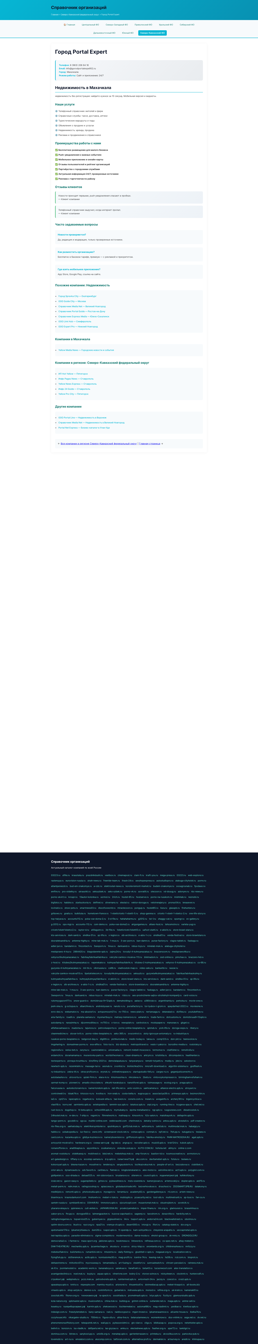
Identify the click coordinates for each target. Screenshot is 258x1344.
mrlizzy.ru (190, 1246)
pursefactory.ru (135, 1006)
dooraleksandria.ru (60, 940)
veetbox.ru (110, 875)
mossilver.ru (95, 1164)
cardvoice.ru (142, 1022)
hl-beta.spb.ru (85, 1110)
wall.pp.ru (106, 1322)
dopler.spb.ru (188, 1181)
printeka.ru (155, 1333)
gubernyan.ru (98, 1219)
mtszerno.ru (110, 1252)
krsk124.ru (173, 1142)
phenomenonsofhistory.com (65, 1322)
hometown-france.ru (98, 913)
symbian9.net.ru (77, 1202)
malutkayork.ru (167, 1115)
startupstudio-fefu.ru (143, 1071)
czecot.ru (171, 1279)
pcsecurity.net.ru (143, 1197)
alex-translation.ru (183, 1268)
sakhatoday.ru (75, 1126)
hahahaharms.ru (128, 918)
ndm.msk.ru (74, 1186)
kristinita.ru (161, 1055)
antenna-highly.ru (80, 940)
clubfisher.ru (173, 1050)
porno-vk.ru (130, 891)
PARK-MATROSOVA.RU (178, 1137)
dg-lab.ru (116, 1142)
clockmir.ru (182, 1273)
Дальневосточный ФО (104, 33)
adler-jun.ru (56, 946)
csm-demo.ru (100, 924)
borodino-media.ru (177, 1044)
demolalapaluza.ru (117, 1060)
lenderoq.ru (109, 1164)
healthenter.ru (193, 1055)
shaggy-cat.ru (165, 918)
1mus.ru (112, 946)
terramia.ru (122, 1191)
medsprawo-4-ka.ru (61, 951)
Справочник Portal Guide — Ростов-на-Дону (81, 311)
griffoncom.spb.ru (135, 1137)
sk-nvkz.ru (174, 1235)
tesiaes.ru (201, 1131)
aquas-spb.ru (104, 1273)
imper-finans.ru (148, 1208)
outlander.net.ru (158, 1301)
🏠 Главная (69, 24)
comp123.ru (163, 1039)
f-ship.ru (84, 1115)
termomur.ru (159, 1050)
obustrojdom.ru (168, 1202)
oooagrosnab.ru (184, 886)
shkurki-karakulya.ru (115, 1082)
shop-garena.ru (147, 913)
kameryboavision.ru (114, 1137)
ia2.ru (54, 1099)
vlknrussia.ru (100, 968)
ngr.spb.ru (157, 1110)
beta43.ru (147, 1268)
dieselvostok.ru (191, 1110)
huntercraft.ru (197, 1273)
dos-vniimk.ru (175, 1317)
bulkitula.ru (80, 913)
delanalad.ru (168, 1011)
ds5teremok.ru (75, 1257)
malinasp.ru (124, 1115)
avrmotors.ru (193, 1153)
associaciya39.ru (161, 1093)
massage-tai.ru (92, 1066)
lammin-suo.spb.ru (119, 1104)
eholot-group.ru (159, 1235)
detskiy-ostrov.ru (152, 1120)
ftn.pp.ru (70, 1213)
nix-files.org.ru (58, 1126)
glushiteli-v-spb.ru (144, 1252)
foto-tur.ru (108, 1044)
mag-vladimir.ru (161, 1306)
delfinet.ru (98, 902)
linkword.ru (137, 1241)
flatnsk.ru (114, 1170)
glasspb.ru (174, 908)
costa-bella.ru (129, 1093)
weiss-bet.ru (71, 1050)
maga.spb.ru (174, 1301)
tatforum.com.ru (122, 1339)
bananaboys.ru (106, 1268)
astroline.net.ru (165, 1170)
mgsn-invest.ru (139, 1312)
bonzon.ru (67, 1328)
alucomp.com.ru (103, 1339)
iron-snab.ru (114, 1093)
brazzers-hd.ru (196, 957)
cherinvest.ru (135, 1120)
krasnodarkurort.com (75, 1197)
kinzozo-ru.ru (87, 1093)
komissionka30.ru (108, 1257)
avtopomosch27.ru (107, 1011)
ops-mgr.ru (68, 924)
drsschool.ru (165, 1186)
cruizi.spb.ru (184, 1279)
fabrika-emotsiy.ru (155, 1137)
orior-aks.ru (57, 1170)
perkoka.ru (181, 1000)
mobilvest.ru (94, 1153)
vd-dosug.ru (170, 891)
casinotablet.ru (98, 1050)
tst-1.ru (152, 918)
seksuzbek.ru (99, 891)
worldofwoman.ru (114, 1055)
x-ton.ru (115, 1022)
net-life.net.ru (118, 1088)
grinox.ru (102, 1181)
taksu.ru (151, 1039)
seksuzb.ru (138, 973)
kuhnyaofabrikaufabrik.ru (120, 962)
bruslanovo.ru (122, 1175)
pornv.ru (202, 880)
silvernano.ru (111, 902)
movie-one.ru (196, 1000)
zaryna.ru (84, 1050)
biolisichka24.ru (135, 1066)
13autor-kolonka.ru (88, 897)
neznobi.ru (193, 897)
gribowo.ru (56, 913)
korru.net (67, 1104)
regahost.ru (88, 1099)
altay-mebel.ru (186, 1241)
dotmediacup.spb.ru (155, 1284)
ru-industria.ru (58, 1071)
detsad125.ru (88, 1175)
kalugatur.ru (188, 1131)
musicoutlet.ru (95, 1301)
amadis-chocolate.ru (92, 1082)
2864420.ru (79, 951)
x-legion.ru (114, 935)
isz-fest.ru (85, 1131)
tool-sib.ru (158, 1197)
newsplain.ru (127, 1022)
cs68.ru (112, 968)
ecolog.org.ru (171, 1082)
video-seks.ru (146, 968)
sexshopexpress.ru (144, 880)
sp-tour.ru (189, 1197)
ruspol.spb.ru (110, 1230)
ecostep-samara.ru (93, 1159)
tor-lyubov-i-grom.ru (155, 1006)
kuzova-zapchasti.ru (122, 1213)
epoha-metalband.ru (140, 1110)
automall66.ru (144, 1306)
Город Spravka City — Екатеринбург (77, 296)
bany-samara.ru (97, 1312)
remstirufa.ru (187, 1050)
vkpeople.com (87, 1284)
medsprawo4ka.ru (181, 951)
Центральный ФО (90, 24)
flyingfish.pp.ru (58, 1257)
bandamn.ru (70, 946)
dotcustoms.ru (173, 1017)
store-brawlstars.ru (196, 935)
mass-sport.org (89, 1241)
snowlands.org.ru (155, 1246)
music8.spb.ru (159, 1142)
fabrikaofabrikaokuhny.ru (189, 973)
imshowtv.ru (94, 1197)
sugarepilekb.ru (88, 1181)
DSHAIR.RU (93, 1202)
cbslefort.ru (139, 1262)
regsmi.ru (95, 1115)
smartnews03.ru (88, 908)
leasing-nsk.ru (156, 1257)
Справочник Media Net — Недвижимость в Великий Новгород (91, 422)
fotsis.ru (175, 1159)
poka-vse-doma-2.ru (95, 918)
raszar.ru (173, 968)
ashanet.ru (143, 1017)
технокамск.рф (89, 1295)
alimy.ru (172, 1148)
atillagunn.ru (97, 929)
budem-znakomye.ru (163, 886)
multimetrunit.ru (174, 1197)
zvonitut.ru (119, 1066)
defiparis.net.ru (95, 1328)
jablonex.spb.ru (106, 1241)
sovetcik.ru (183, 1202)
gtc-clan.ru (136, 1322)
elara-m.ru (104, 1077)
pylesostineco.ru (117, 1181)
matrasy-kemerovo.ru (125, 1017)
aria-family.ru (57, 1017)
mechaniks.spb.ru (80, 1246)
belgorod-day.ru (90, 1039)
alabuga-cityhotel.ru (185, 880)
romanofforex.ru (59, 1148)
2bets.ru (147, 1077)
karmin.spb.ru (94, 1306)
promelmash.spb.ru (137, 1295)
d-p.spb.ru (110, 1159)
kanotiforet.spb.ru (137, 1082)
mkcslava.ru (135, 1077)
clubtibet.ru (197, 1164)
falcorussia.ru (58, 1088)
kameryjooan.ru (155, 1181)
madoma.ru (77, 1028)
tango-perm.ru (58, 1120)
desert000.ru (133, 1224)
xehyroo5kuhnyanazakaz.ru (65, 957)
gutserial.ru (120, 1290)
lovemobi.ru (57, 1339)
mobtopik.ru (126, 1197)
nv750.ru (105, 1022)
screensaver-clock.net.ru (116, 1131)
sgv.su (83, 1120)
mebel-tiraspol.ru (176, 1284)
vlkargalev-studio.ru (79, 1317)
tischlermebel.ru (127, 1306)
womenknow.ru (158, 1317)
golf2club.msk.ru (131, 1126)
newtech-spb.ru (59, 1066)
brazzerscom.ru (162, 951)
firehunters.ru (188, 908)
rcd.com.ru (180, 1257)
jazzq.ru (161, 1279)
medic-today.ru (137, 1039)
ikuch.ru (77, 1224)
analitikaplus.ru (77, 1148)
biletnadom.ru (151, 957)
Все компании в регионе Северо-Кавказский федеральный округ (99, 443)
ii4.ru (126, 1219)
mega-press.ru (167, 875)
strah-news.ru (94, 880)
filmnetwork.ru (109, 1115)
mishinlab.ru (180, 897)
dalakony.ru (201, 1186)
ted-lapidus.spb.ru (60, 1235)
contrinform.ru (105, 1290)
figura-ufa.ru (109, 1317)
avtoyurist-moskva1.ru (62, 1142)
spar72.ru (172, 1328)
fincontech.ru (85, 946)
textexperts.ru (58, 1060)
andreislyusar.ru (104, 1006)
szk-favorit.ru (89, 1170)
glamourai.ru (176, 1208)
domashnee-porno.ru (77, 1044)
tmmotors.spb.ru (109, 1202)
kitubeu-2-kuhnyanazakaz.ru (149, 962)
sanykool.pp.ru (87, 1333)
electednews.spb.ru (140, 1328)
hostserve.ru (142, 897)
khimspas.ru (198, 1339)
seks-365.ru (120, 1033)
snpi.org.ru (152, 1104)
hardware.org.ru (83, 1142)
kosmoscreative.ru (175, 1153)
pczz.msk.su (87, 1279)
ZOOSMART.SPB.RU (183, 1186)
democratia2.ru (59, 1241)
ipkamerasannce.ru (159, 1312)
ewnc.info (97, 1131)
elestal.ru (124, 902)
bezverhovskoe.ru (147, 1186)
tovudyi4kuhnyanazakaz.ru (117, 973)
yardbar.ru (176, 1306)
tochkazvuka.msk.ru (145, 1164)
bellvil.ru (55, 1328)
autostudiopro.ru (164, 880)
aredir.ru (186, 1339)
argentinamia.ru (166, 1000)
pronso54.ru (174, 902)
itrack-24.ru (127, 880)
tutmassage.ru (155, 1082)
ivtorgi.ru (146, 1224)
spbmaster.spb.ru (77, 1301)
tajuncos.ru (90, 1028)
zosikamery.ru (108, 1148)
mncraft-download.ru (155, 1066)
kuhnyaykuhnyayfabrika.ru (93, 979)
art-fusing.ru (125, 1262)
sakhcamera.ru (151, 1088)
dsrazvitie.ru (168, 1213)
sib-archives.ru (128, 935)
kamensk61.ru (191, 1290)
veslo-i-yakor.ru (158, 1044)
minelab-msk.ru (155, 946)
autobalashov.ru (59, 1077)
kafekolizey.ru (187, 1175)
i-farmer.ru (74, 1241)
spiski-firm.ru (90, 1077)
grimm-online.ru (140, 1301)
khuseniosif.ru (136, 1284)
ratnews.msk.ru (195, 1262)
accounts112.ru (75, 918)
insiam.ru (149, 1099)
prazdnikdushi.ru (94, 875)
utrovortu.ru (75, 1077)
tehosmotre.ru (172, 924)
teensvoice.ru (190, 1039)
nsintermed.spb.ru (127, 1279)
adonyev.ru (183, 891)
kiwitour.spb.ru (190, 1306)
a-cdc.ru (98, 886)
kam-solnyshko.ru (142, 1230)
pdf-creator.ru (198, 1120)
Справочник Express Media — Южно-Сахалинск (83, 316)
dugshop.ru (70, 1110)
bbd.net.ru (108, 1153)
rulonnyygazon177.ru (61, 1000)
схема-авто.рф (101, 1142)
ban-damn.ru (143, 940)
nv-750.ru (123, 1011)
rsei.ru (110, 1312)
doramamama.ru (73, 1055)
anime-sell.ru (188, 1301)
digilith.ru (104, 1039)
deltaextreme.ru (59, 1262)
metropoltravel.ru (139, 1044)
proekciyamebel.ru (129, 1208)
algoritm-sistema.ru (178, 1066)
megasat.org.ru (163, 1252)
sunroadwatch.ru (155, 1262)
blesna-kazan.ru (79, 1164)
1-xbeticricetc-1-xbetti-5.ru (124, 913)
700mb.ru (96, 1317)
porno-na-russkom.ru (161, 897)
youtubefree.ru (195, 1011)
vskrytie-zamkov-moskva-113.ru (125, 957)
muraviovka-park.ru (93, 1055)
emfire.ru (55, 891)
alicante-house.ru (179, 1312)
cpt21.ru (63, 1099)
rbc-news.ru (197, 891)
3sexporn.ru (100, 946)
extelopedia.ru (100, 1104)
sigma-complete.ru (104, 1235)
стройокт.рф (57, 1279)
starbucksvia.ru (83, 902)
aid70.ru (201, 1181)
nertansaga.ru (153, 1011)
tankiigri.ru (184, 1328)
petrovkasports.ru (107, 1028)
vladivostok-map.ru (127, 968)
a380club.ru (150, 1000)
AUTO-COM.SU (145, 1148)
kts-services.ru (58, 935)
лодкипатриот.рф (169, 1175)
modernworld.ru (124, 1235)
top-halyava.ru (58, 918)
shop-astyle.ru (75, 1290)
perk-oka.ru (57, 1006)
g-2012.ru (56, 924)
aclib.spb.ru (91, 1257)
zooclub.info (57, 1295)
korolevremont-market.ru (138, 886)
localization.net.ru (182, 1252)
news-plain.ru (137, 1011)
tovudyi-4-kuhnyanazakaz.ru (137, 951)
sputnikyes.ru (114, 1126)
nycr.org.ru (88, 1224)
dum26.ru (96, 1230)
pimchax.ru (181, 957)
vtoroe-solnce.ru (150, 1273)
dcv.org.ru (186, 1224)
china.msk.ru (111, 1301)
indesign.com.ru (59, 1312)
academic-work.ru (87, 1268)
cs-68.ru (202, 962)
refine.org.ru (163, 1290)
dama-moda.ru (141, 1235)
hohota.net (160, 1148)
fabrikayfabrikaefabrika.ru (94, 957)
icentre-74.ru (140, 1257)
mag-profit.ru (125, 1257)
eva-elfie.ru (95, 1044)
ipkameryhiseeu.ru (80, 1230)
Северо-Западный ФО (117, 24)
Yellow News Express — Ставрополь (77, 383)
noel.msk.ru (79, 1273)
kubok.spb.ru (186, 1142)
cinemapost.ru (125, 875)
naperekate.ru (98, 962)
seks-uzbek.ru (115, 891)
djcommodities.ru (89, 1022)
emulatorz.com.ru (84, 1339)
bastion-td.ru (157, 1153)
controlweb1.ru (58, 1093)
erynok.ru (105, 1071)
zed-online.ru (166, 957)
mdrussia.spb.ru (136, 1290)
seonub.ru (107, 1066)
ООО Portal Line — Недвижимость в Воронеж (82, 417)
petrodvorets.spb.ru (106, 1279)
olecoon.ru (156, 891)
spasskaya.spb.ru (60, 1284)
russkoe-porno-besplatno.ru (65, 1039)
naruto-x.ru (119, 1006)
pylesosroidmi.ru (121, 1322)
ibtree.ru (73, 1333)
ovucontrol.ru (134, 1033)
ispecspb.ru (74, 1099)
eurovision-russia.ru (75, 880)
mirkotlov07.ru (76, 1262)
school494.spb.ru (103, 1110)
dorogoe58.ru (83, 1213)
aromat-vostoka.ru (60, 1153)
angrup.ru (127, 1142)
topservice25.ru (82, 1219)
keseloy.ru (56, 1306)
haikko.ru (55, 1131)
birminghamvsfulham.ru (190, 1077)
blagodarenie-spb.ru (97, 951)
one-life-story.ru (197, 913)
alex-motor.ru (149, 1170)
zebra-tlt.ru (73, 1071)
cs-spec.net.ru (169, 1241)
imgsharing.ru (58, 1044)
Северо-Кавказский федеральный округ (80, 14)
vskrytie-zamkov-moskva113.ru (67, 973)
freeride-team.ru (111, 880)
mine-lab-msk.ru (100, 940)
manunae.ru (173, 1022)
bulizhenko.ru (77, 1252)
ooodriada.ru (119, 1295)
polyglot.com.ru (196, 1170)
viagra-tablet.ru (178, 940)
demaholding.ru (124, 1000)
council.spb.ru (151, 1175)
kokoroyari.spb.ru (60, 1164)
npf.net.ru (163, 1131)
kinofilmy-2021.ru (97, 1060)
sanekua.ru (121, 1268)
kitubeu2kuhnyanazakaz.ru (75, 962)
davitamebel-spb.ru (159, 1159)
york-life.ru (164, 1028)
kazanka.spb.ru (72, 1137)
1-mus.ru (114, 940)
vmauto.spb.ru (58, 1290)
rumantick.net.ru (94, 1252)
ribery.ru (194, 1028)
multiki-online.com (98, 1120)
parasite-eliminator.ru (82, 1235)
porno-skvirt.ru (58, 897)
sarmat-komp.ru (59, 1082)
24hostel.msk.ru (59, 1115)
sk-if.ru (54, 1268)
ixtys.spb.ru (155, 1295)
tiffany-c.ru (76, 1159)
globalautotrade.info (126, 1186)
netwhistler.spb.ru (194, 1322)
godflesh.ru (196, 1066)
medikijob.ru (57, 1191)
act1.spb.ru (180, 1170)
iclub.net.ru (56, 1181)
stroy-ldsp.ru (137, 1246)
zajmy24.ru (115, 951)
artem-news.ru (187, 1191)
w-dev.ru (73, 1115)
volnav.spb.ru (137, 1131)
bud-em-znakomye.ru (81, 886)
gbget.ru (185, 1022)
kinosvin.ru (137, 1115)
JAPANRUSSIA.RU (109, 1208)
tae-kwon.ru (120, 1099)
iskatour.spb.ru (137, 1104)
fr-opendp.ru (125, 1230)
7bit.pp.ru (175, 1131)
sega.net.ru (189, 1317)
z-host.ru (55, 962)
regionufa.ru (57, 1050)
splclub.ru (152, 1028)
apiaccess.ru (107, 1186)
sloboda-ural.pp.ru (126, 1148)
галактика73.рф (125, 1159)
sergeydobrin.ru (125, 1164)
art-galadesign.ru (60, 1159)
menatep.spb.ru (120, 1333)
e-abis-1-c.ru (144, 935)
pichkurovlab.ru (119, 1039)
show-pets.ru (71, 908)
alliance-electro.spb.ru (171, 1088)
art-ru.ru (69, 1339)
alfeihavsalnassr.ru (60, 1028)
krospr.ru (72, 897)
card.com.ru (57, 1137)
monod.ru (150, 1290)
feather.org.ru (159, 1328)
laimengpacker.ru (101, 1213)
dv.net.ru (201, 1317)
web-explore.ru (195, 875)
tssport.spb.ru (138, 1219)
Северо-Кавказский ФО (152, 33)
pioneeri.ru (74, 1082)
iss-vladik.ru (80, 1328)
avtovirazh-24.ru (146, 1279)
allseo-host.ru (156, 924)
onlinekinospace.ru (121, 1071)
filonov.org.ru (72, 1295)
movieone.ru (196, 1006)
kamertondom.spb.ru (99, 1088)
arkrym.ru (148, 1055)
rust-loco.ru (57, 1110)
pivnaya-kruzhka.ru (77, 1060)
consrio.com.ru (135, 1099)
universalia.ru (115, 1050)
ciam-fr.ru (139, 875)
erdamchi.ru (57, 1055)
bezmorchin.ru (197, 1093)
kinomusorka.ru (119, 1077)
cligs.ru (148, 1322)
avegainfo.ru (162, 1099)
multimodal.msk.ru (177, 1126)
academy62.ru (137, 1191)
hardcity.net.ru (183, 1213)
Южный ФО (128, 33)
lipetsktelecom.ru (93, 973)
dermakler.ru (159, 1339)
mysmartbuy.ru (104, 1017)
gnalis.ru (68, 913)
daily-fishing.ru (125, 1252)
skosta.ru (114, 1246)
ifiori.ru (156, 1224)
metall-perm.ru (58, 1186)
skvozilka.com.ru (171, 1333)
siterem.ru (136, 1175)
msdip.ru (169, 1060)
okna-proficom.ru (89, 1071)
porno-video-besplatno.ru (99, 1033)
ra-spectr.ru (105, 1295)
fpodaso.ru (199, 886)
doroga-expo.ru (180, 1028)
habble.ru (69, 902)
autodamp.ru (57, 1022)
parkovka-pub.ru (190, 1333)
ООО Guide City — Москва (72, 301)
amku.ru (124, 1328)
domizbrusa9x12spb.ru (194, 1017)
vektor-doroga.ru (140, 902)
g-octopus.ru (71, 1006)
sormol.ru (105, 897)
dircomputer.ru (176, 1055)
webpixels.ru (73, 1279)
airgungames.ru (139, 924)
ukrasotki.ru (85, 891)
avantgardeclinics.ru (61, 1273)
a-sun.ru (125, 1246)
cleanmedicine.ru (59, 1033)
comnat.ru (151, 1131)
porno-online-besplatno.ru (132, 1028)
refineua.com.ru (152, 1241)
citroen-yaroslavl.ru (176, 1262)
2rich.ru (116, 897)
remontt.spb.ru (73, 1191)
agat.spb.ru (197, 1137)
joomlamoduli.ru (68, 1268)
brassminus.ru (191, 1208)
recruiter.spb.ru (142, 1142)
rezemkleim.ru (76, 1066)
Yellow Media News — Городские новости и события (86, 350)
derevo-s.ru (90, 1290)
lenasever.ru (189, 902)
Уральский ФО (166, 24)
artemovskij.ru (172, 1181)
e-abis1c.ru (165, 929)
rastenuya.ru (57, 880)
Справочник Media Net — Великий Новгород (82, 306)
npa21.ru (100, 1224)
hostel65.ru (152, 908)
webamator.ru (72, 1011)
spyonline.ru (93, 1148)
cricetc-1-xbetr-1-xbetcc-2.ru (172, 913)
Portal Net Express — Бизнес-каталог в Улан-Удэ (84, 427)
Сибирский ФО (187, 24)
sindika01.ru (159, 935)
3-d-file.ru (113, 918)
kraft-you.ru (152, 875)
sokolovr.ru (189, 1060)
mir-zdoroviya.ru (105, 1175)
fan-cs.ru (200, 1197)
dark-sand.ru (74, 935)
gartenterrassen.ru (139, 1333)
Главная (55, 14)
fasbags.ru (193, 940)
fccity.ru (167, 1295)
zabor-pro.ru (57, 1213)
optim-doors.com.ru (61, 1224)
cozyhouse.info (59, 1317)
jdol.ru (179, 1060)
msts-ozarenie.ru (136, 1181)
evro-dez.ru (57, 1011)
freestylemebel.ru (78, 1312)
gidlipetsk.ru (57, 1175)
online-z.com (184, 1148)
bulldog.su (124, 1301)
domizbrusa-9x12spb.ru (102, 1000)
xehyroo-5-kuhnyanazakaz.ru (181, 962)
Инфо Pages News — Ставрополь (76, 378)
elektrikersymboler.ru (94, 1126)
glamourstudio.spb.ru (184, 1295)
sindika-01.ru (89, 935)
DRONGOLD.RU (189, 1235)
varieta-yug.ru (188, 924)
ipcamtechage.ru (99, 1246)
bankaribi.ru (161, 968)
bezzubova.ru (182, 1164)
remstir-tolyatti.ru (154, 1060)
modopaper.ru (158, 1022)
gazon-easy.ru (71, 1181)
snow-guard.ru (81, 1000)
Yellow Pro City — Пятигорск (73, 394)
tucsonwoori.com (163, 1268)
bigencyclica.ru (193, 1099)
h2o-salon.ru (151, 1115)
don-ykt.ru (176, 1039)
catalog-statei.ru (170, 1224)
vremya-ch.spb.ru (115, 1224)
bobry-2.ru (134, 1273)
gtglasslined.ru (114, 1219)
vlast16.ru (56, 1104)
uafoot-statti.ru (150, 929)
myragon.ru (109, 1191)
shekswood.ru (110, 1306)
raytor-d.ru (83, 929)
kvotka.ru (101, 1093)
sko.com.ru (141, 1159)
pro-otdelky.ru (69, 891)
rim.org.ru (163, 1208)
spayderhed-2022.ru (178, 1006)
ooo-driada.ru (73, 1175)
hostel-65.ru (128, 897)
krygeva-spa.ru (184, 1104)
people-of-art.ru (165, 1164)
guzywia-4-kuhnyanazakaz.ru (66, 968)
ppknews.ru (77, 1208)
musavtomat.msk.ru (148, 1202)
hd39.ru (169, 1257)
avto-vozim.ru (134, 1088)
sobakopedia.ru (70, 1131)
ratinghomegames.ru (61, 1219)
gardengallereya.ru (156, 1191)
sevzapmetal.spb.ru (187, 1230)
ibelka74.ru (195, 1312)
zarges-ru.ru (162, 1071)
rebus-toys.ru (138, 946)
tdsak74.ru (73, 1093)
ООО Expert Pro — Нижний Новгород (78, 326)
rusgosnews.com (172, 1110)
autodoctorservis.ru (77, 1088)
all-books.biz (193, 1284)
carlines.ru (103, 1170)
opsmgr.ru (179, 918)
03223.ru (55, 875)
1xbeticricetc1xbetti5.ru (129, 929)
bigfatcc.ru (56, 902)
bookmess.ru (122, 1241)
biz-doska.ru (122, 1044)
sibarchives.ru (87, 1006)
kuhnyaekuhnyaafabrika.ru (64, 979)
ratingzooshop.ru (90, 1186)
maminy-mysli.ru (105, 1284)
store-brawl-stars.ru (183, 929)
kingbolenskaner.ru (131, 1170)
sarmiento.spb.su (82, 1104)
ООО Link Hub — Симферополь (74, 321)
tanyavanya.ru (136, 1060)
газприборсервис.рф (74, 1306)
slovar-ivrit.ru (77, 1033)
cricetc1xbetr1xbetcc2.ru (63, 929)
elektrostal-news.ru (114, 886)
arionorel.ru (121, 1284)
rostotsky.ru (195, 1044)
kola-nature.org (59, 1301)
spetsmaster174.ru (60, 1230)
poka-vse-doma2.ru (119, 924)
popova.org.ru (175, 1322)
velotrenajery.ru (158, 902)
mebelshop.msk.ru (124, 1153)
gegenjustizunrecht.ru (182, 1071)
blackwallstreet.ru (174, 1219)
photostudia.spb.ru (92, 1191)
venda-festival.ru (175, 935)
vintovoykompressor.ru (165, 1077)
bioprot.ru (193, 1257)
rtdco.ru (126, 995)
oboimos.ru (190, 1219)
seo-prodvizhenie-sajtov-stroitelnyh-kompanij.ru (157, 995)
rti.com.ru (173, 1191)
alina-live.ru (123, 1317)
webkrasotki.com (118, 1120)
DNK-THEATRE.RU (60, 1246)
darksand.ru (124, 946)
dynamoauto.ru (72, 1170)
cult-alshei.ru (91, 1208)
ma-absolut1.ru (88, 1011)
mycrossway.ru (93, 1262)
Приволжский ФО (143, 24)
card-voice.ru (190, 995)
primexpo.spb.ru (180, 1093)
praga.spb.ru (186, 1082)
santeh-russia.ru (59, 1202)
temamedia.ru (110, 1262)
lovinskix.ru (56, 908)
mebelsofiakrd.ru (59, 1252)
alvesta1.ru (183, 1120)
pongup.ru (140, 908)
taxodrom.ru (153, 1213)
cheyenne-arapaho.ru (164, 1230)
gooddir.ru (73, 1120)
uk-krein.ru (177, 1290)
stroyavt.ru (190, 1088)
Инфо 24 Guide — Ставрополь (74, 389)
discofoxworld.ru (106, 908)
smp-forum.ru (142, 1153)
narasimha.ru (72, 1022)
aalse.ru (138, 1000)
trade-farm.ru (157, 1017)
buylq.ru (91, 1273)
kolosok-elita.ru (104, 1099)
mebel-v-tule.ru (110, 1197)
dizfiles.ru (181, 1011)
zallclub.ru (161, 1126)
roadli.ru (70, 1017)
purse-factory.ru (160, 940)
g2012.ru (142, 918)
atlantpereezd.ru (59, 886)
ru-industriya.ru (181, 1033)
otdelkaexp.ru (79, 1153)
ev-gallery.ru (192, 918)
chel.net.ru (199, 1104)
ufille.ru (66, 875)
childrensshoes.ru (174, 1246)
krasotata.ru (78, 875)
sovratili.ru (143, 891)
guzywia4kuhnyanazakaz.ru (160, 973)
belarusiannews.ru (140, 1317)
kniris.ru (74, 1284)
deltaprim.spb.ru (185, 1115)
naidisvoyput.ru (122, 1312)
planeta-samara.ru (86, 1017)
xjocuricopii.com (128, 1202)
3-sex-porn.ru (128, 940)
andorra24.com (155, 1219)
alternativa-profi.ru (141, 1339)
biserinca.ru (57, 1197)
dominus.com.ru (59, 1333)
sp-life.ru (102, 935)
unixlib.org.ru (103, 1333)
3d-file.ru (110, 929)
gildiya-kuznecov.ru (92, 1137)
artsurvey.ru (174, 1339)
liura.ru (163, 908)
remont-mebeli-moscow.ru (137, 1050)
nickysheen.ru (168, 1273)
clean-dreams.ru (133, 1055)
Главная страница (149, 443)
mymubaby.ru (121, 1110)
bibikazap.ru (160, 1322)
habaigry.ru (194, 1126)
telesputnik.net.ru (90, 1322)
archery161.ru (177, 1099)
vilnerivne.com (120, 1273)
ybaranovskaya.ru (60, 1208)
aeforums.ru (148, 1126)
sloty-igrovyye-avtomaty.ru (157, 1033)
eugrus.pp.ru (144, 1093)
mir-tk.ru (87, 968)
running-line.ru (167, 1104)
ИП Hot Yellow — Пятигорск (73, 373)
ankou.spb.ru (169, 1120)
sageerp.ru (140, 1213)
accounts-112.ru (84, 924)
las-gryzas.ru (111, 1328)
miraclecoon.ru (124, 908)
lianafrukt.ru (134, 1268)
